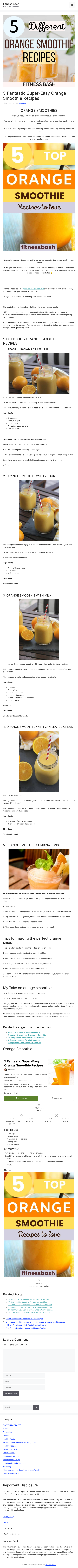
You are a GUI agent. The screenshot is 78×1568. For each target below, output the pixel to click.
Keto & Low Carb (10, 1449)
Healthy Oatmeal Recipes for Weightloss (19, 1442)
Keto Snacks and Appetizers (14, 1463)
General (6, 1436)
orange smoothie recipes (55, 1322)
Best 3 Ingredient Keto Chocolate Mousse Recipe (26, 1328)
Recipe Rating (8, 1345)
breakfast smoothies (14, 1322)
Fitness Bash (11, 3)
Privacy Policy (8, 1517)
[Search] (36, 1407)
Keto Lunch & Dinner (11, 1456)
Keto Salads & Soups (11, 1460)
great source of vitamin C (33, 289)
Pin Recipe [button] (58, 1098)
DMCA (5, 1522)
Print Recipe (22, 1098)
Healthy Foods (9, 1439)
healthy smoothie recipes (34, 1322)
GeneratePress (51, 1565)
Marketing (7, 1467)
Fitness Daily (8, 1432)
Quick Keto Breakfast (11, 1474)
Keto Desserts (9, 1453)
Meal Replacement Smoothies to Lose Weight (24, 1319)
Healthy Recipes (9, 1446)
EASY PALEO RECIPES (12, 1425)
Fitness (6, 1429)
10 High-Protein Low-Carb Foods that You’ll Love (26, 1325)
